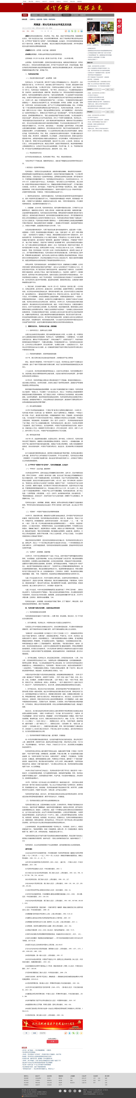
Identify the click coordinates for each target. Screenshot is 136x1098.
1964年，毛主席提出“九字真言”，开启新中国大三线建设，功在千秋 (41, 1054)
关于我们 (24, 1092)
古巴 (106, 1080)
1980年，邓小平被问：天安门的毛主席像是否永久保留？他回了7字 (41, 1060)
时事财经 (26, 1085)
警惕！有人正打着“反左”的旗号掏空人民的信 (99, 83)
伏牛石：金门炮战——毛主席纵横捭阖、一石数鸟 (36, 1050)
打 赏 (52, 1041)
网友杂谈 (38, 1082)
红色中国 (51, 1)
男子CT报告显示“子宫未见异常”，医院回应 (98, 77)
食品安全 (72, 1082)
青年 (94, 1082)
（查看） (32, 31)
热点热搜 (26, 1082)
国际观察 (26, 1078)
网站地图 (24, 1090)
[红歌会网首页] (22, 4)
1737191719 (91, 1090)
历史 (94, 1080)
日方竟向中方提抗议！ (93, 95)
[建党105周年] (52, 1024)
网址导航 (31, 1)
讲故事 (60, 1082)
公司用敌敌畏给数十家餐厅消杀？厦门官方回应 (99, 53)
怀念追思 (42, 15)
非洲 (106, 1085)
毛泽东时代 (57, 15)
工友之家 (84, 1080)
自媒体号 (38, 1085)
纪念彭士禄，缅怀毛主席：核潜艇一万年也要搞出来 (37, 1058)
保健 (71, 1080)
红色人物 (49, 1082)
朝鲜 (106, 1078)
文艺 (94, 1078)
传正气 (60, 1085)
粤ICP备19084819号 (42, 1094)
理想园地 (49, 1080)
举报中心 (44, 1092)
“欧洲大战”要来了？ (93, 59)
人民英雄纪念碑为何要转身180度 (96, 97)
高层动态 (26, 1080)
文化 (99, 1078)
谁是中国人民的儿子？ (93, 126)
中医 (71, 1078)
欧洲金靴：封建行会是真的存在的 (96, 124)
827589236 (105, 1090)
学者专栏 (65, 1)
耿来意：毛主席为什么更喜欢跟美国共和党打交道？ (37, 1056)
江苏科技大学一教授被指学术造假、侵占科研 (99, 72)
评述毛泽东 (66, 15)
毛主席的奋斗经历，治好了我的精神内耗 (34, 1067)
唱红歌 (60, 1078)
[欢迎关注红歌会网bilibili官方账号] (69, 1090)
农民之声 (84, 1078)
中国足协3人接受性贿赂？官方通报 (96, 57)
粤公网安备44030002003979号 (30, 1096)
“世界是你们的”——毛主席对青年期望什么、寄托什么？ (38, 1069)
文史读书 (95, 1076)
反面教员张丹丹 (92, 48)
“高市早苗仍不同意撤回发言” (95, 75)
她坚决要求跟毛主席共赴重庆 (95, 106)
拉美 (106, 1082)
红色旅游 (49, 1085)
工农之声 (84, 1076)
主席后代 (49, 15)
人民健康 (72, 1076)
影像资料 (83, 15)
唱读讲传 (61, 1076)
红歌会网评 (38, 1078)
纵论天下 (45, 1)
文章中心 (32, 19)
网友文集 (72, 1)
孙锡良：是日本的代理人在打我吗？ (97, 66)
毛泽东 (25, 15)
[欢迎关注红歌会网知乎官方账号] (74, 1090)
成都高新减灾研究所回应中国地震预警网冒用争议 (100, 50)
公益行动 (84, 1082)
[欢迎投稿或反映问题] (79, 1090)
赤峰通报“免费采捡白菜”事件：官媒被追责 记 (99, 101)
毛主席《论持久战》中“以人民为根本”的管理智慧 (36, 1064)
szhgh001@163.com (97, 1092)
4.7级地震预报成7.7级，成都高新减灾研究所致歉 (100, 55)
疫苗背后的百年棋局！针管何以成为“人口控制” (99, 108)
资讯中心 (38, 1)
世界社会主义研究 (40, 28)
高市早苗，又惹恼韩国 (93, 79)
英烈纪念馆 (34, 1090)
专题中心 (58, 1)
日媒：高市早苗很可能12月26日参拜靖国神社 (99, 70)
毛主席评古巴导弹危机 (28, 1052)
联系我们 (34, 1092)
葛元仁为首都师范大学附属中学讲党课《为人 (99, 68)
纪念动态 (34, 15)
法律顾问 (39, 1092)
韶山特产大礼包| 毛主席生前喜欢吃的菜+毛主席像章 (37, 1062)
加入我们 (29, 1092)
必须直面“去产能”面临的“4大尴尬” (96, 99)
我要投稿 (79, 1)
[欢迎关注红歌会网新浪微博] (60, 1090)
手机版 (24, 1)
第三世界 (107, 1076)
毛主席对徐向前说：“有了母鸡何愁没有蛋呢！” (99, 86)
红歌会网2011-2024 (31, 1094)
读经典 (60, 1080)
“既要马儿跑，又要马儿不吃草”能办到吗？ (98, 104)
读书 (99, 1080)
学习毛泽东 (75, 15)
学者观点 (38, 1080)
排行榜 (28, 1090)
